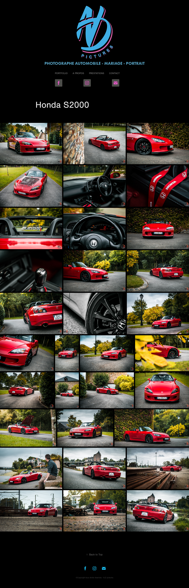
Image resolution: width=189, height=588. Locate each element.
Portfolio (61, 73)
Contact (114, 73)
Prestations (96, 73)
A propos (78, 73)
